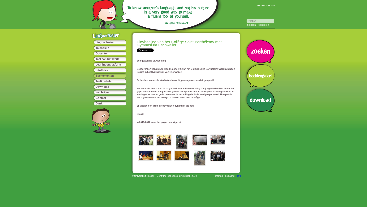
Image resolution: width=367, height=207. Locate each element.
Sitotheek (102, 70)
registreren (263, 25)
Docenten (102, 53)
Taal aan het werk (107, 59)
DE (258, 5)
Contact (101, 97)
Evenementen (105, 75)
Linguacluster (105, 42)
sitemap (219, 176)
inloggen (251, 25)
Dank (99, 103)
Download (102, 86)
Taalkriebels (103, 81)
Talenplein (102, 47)
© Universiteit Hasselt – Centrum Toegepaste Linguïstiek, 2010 (164, 176)
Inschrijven (103, 92)
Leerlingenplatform (108, 64)
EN (264, 5)
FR (268, 5)
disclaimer (230, 176)
